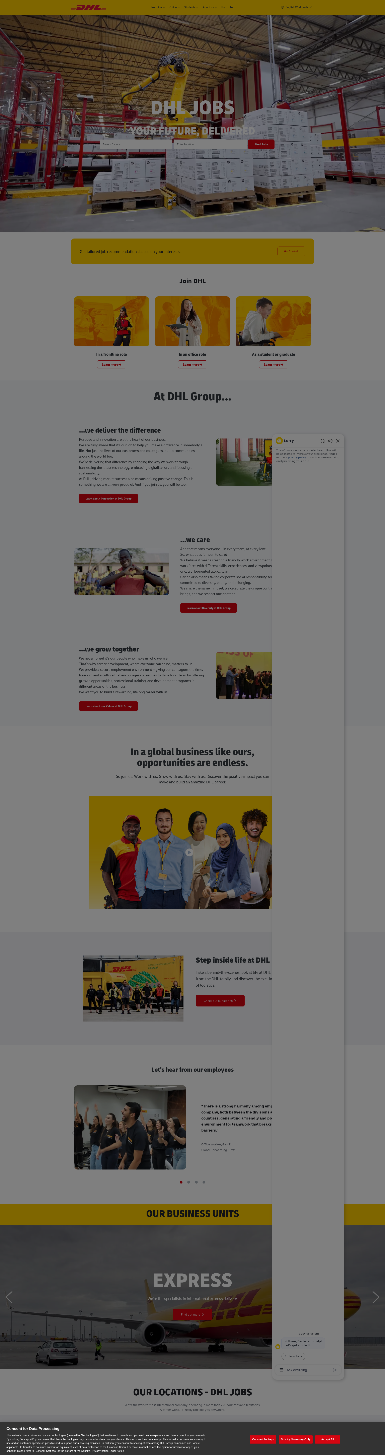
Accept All (327, 1439)
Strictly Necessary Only (295, 1439)
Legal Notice (116, 1450)
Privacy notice (100, 1450)
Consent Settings (263, 1439)
